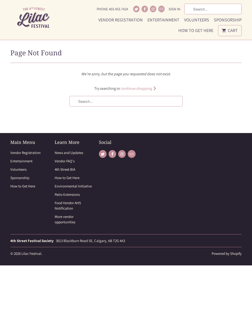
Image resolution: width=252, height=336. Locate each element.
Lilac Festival (31, 253)
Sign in (174, 9)
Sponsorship (228, 20)
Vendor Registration (120, 20)
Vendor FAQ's (65, 161)
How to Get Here (195, 30)
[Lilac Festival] (35, 18)
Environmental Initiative (73, 186)
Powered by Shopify (227, 253)
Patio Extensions (67, 194)
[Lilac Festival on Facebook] (145, 9)
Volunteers (196, 20)
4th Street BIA (65, 169)
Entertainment (163, 20)
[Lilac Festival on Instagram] (153, 9)
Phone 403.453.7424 (112, 9)
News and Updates (69, 152)
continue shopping (137, 88)
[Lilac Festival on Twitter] (136, 9)
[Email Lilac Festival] (161, 9)
